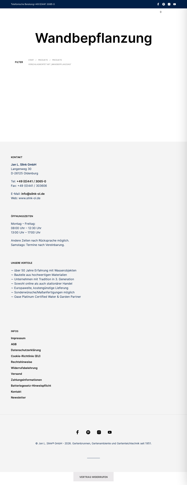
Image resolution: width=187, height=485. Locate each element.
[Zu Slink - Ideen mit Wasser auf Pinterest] (163, 4)
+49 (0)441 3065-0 (45, 4)
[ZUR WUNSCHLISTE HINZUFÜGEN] (45, 121)
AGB (14, 344)
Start (31, 60)
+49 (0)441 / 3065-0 (31, 181)
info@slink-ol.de (33, 193)
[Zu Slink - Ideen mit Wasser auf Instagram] (169, 4)
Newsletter (18, 397)
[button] (158, 12)
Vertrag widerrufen (93, 477)
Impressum (18, 338)
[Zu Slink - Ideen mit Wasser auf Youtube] (174, 4)
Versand (16, 373)
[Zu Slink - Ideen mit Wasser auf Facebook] (158, 4)
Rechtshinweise (21, 362)
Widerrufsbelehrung (24, 368)
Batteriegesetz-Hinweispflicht (31, 385)
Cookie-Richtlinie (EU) (26, 356)
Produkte (43, 60)
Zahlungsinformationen (26, 380)
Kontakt (16, 391)
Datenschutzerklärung (26, 350)
